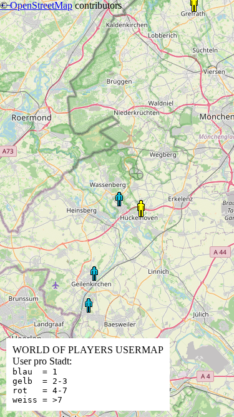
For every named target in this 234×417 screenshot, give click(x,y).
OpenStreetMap (41, 5)
